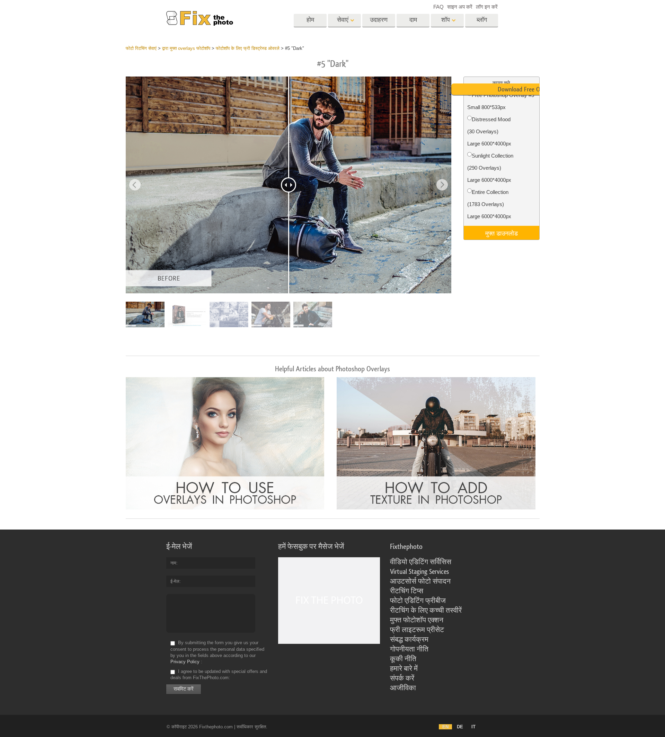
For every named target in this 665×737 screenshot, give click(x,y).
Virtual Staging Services (419, 571)
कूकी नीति (403, 659)
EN (445, 726)
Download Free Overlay (526, 89)
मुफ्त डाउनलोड (501, 232)
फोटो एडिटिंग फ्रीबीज (418, 600)
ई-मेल (174, 581)
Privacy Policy (185, 661)
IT (473, 726)
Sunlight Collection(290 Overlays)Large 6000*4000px (490, 168)
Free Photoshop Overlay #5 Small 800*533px (500, 101)
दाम (413, 20)
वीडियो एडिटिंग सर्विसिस (420, 562)
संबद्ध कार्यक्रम (409, 639)
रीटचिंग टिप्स (406, 591)
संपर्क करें (402, 678)
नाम (173, 563)
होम (310, 20)
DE (460, 726)
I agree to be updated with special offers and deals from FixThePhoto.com (218, 674)
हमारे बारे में (404, 668)
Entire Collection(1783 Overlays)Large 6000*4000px (489, 204)
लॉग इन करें (487, 7)
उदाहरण (379, 20)
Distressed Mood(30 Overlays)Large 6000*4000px (489, 131)
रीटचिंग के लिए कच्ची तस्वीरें (426, 610)
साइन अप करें (459, 7)
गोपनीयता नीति (409, 649)
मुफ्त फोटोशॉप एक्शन (416, 620)
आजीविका (403, 688)
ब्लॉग (482, 20)
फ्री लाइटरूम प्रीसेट (417, 630)
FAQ (438, 7)
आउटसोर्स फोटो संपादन (420, 581)
